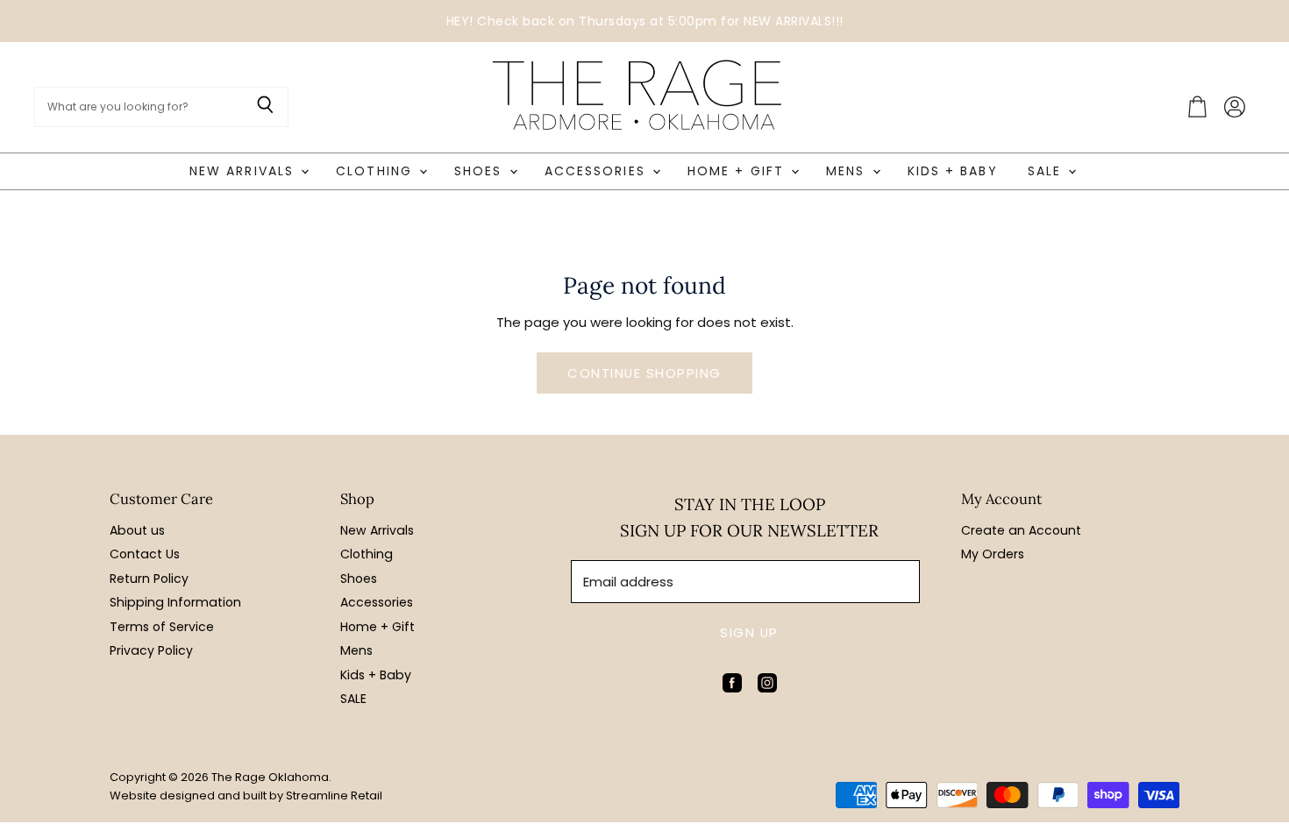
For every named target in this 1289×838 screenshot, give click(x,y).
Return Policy (149, 578)
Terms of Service (162, 627)
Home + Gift (738, 171)
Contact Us (145, 554)
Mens (848, 171)
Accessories (598, 171)
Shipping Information (175, 602)
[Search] (265, 107)
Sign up (749, 632)
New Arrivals (244, 171)
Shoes (481, 171)
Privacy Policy (151, 650)
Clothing (376, 171)
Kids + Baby (953, 171)
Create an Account (1021, 530)
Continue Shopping (644, 373)
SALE (1047, 171)
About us (137, 530)
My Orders (992, 554)
